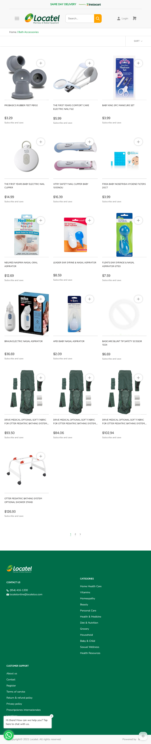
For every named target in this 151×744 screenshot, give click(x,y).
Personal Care (88, 610)
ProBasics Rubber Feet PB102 (21, 105)
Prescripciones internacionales (23, 710)
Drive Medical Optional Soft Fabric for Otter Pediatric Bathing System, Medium (26, 423)
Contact (10, 679)
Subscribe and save (13, 122)
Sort (137, 41)
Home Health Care (90, 586)
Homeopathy (87, 598)
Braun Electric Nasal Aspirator (23, 341)
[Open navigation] (17, 18)
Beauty (84, 604)
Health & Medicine (90, 616)
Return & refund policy (19, 697)
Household (86, 635)
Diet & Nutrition (89, 622)
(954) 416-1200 (19, 590)
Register (11, 685)
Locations (11, 716)
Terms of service (15, 691)
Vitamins (85, 592)
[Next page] (80, 534)
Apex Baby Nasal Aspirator (69, 341)
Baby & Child (87, 641)
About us (11, 673)
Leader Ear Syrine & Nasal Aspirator (74, 262)
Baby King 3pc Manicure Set (118, 105)
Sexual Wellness (89, 647)
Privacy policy (14, 704)
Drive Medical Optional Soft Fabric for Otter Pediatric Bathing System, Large (123, 423)
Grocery (84, 629)
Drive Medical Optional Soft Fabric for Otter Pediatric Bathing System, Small (74, 423)
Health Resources (90, 653)
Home (12, 32)
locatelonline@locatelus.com (26, 594)
